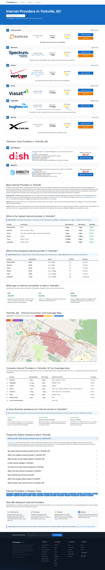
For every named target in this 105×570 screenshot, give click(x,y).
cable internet (82, 197)
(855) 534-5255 (86, 52)
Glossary (70, 549)
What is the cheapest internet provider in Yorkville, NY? (27, 455)
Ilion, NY (34, 495)
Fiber (37, 37)
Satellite (36, 93)
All (21, 320)
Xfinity (55, 547)
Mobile (32, 74)
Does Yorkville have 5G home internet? (21, 475)
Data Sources (71, 551)
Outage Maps (71, 554)
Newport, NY (46, 495)
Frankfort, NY (9, 495)
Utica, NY (25, 493)
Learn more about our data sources (85, 526)
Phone (42, 55)
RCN (55, 561)
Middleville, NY (90, 495)
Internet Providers (45, 545)
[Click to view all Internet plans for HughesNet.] (19, 106)
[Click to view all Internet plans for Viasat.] (19, 92)
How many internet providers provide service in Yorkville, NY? (29, 451)
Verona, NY (67, 495)
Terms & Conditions (19, 556)
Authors (82, 547)
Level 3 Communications (16, 400)
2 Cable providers (39, 316)
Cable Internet (44, 551)
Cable (32, 55)
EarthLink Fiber (11, 227)
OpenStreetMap (78, 361)
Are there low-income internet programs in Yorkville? (26, 467)
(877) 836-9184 (86, 123)
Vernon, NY (29, 495)
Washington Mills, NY (48, 493)
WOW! (55, 563)
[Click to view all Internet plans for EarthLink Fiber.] (19, 36)
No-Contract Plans (45, 561)
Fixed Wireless (17, 320)
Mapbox (95, 361)
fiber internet (58, 197)
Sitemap (70, 556)
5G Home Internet (45, 549)
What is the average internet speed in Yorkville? (24, 479)
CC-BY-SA (88, 361)
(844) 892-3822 (86, 158)
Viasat (8, 239)
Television (37, 55)
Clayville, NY (95, 493)
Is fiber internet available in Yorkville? (21, 463)
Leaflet (70, 361)
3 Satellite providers (59, 316)
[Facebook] (82, 556)
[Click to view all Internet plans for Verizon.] (19, 73)
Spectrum (9, 230)
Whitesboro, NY (10, 493)
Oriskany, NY (39, 493)
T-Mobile (56, 558)
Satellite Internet (45, 558)
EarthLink (56, 545)
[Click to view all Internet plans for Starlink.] (19, 125)
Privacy (13, 556)
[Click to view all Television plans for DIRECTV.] (19, 172)
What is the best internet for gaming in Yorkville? (24, 471)
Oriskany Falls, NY (75, 495)
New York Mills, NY (18, 493)
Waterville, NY (40, 495)
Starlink (9, 236)
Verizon (9, 233)
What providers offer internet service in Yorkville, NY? (26, 483)
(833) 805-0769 (86, 90)
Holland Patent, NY (87, 493)
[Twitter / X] (85, 556)
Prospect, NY (53, 495)
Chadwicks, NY (64, 493)
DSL (36, 72)
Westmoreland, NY (72, 493)
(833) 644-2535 (86, 106)
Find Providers (58, 535)
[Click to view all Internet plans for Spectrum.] (19, 54)
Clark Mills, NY (57, 493)
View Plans (86, 38)
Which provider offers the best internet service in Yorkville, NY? (29, 438)
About (82, 545)
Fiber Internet (44, 547)
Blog (69, 545)
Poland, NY (23, 495)
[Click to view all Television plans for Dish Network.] (19, 156)
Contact (82, 549)
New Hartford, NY (32, 493)
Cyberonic (12, 391)
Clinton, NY (80, 493)
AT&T (55, 549)
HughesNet (10, 242)
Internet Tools (71, 547)
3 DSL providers (48, 316)
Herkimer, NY (82, 495)
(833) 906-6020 (86, 34)
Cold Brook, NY (61, 495)
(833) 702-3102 (86, 174)
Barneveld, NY (16, 495)
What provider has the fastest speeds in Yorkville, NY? (26, 459)
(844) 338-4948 (86, 73)
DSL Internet (44, 554)
